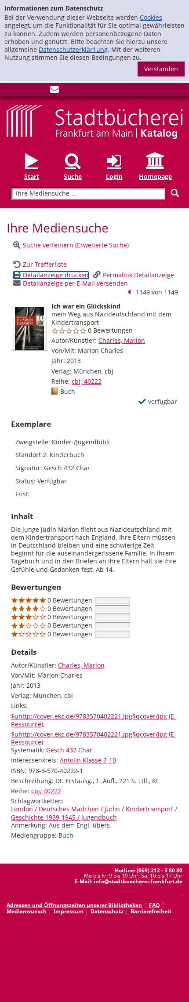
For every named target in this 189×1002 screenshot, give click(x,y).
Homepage (155, 176)
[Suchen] (175, 193)
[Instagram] (25, 91)
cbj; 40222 (87, 381)
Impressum (69, 911)
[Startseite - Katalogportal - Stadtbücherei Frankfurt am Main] (94, 121)
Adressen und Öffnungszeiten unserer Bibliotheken (74, 905)
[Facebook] (11, 91)
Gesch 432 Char (69, 750)
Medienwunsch (27, 911)
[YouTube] (40, 91)
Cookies (151, 17)
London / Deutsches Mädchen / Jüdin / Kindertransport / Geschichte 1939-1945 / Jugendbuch (94, 813)
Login (114, 176)
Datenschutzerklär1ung (73, 49)
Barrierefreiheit (151, 911)
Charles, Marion (121, 340)
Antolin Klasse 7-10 (88, 760)
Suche (73, 176)
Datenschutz (107, 911)
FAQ (154, 905)
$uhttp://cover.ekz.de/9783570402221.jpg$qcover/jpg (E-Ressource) (93, 720)
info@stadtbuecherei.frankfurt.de (138, 881)
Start (31, 176)
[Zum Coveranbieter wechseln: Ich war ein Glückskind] (29, 329)
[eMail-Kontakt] (54, 91)
